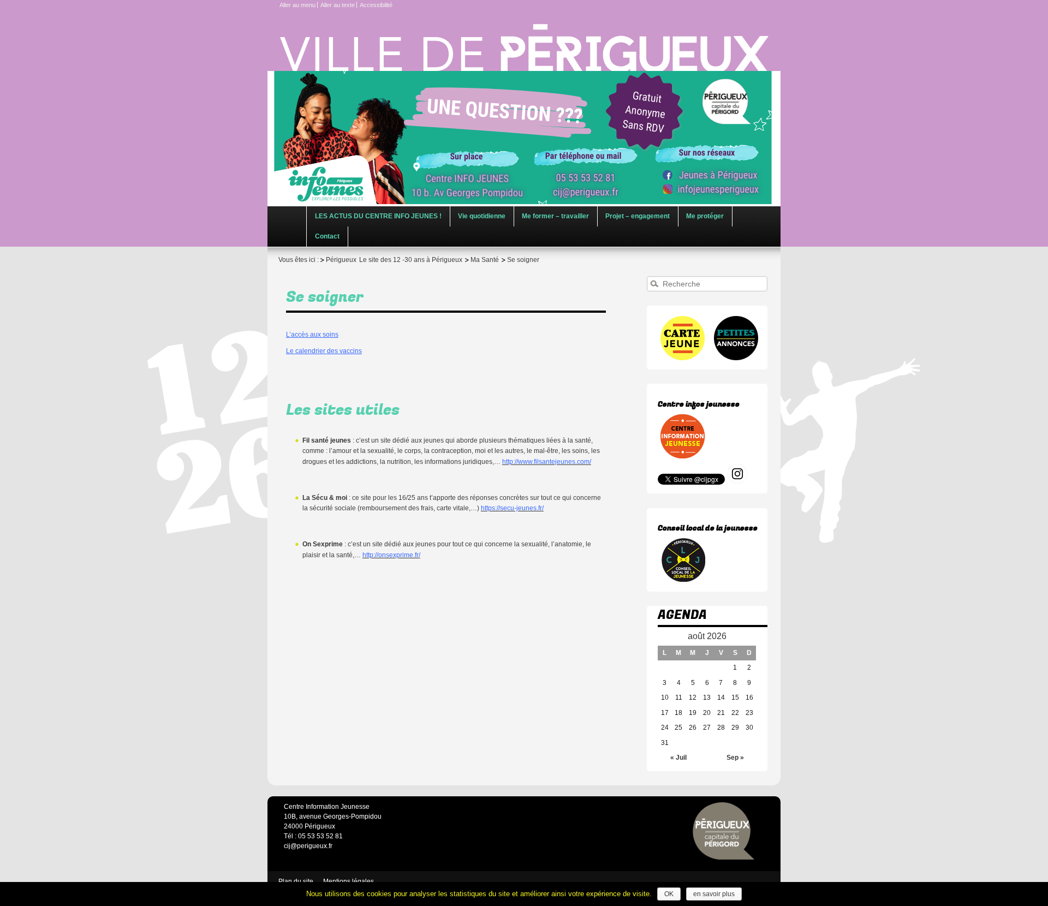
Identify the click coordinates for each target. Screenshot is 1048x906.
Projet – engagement (637, 216)
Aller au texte (337, 5)
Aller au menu (297, 5)
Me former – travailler (555, 216)
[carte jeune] (683, 358)
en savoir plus (714, 894)
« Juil (678, 757)
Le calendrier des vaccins (324, 351)
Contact (327, 236)
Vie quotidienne (481, 216)
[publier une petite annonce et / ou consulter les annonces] (735, 358)
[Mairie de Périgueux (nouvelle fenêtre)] (723, 831)
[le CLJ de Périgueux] (683, 580)
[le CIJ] (683, 456)
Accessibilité (376, 5)
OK (669, 894)
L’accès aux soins (312, 334)
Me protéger (705, 216)
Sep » (735, 757)
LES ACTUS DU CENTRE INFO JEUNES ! (378, 216)
